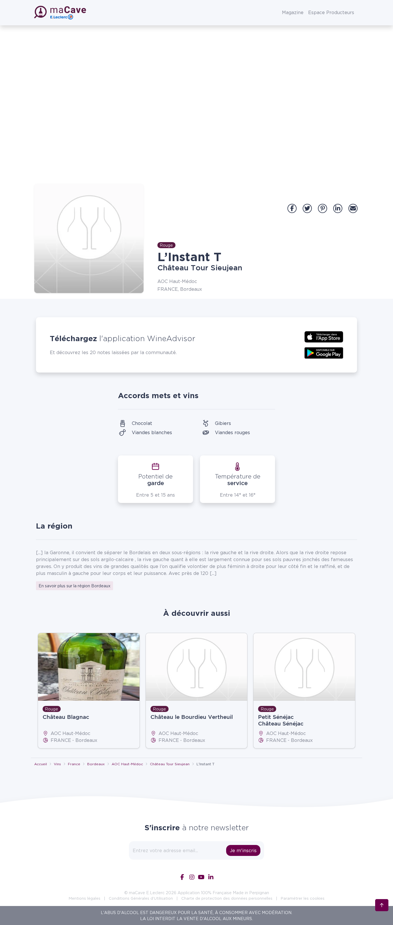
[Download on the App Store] (323, 336)
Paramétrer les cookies (303, 898)
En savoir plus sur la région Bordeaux (74, 586)
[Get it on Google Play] (323, 352)
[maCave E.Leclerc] (60, 13)
